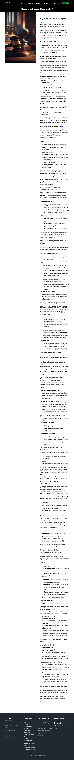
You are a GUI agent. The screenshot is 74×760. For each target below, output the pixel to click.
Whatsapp (65, 3)
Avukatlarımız (38, 3)
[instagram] (10, 736)
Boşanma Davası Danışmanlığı (28, 737)
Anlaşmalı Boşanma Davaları (28, 723)
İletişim (59, 3)
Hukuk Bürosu (30, 3)
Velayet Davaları (28, 730)
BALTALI (7, 3)
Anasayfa (23, 3)
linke (63, 126)
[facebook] (6, 736)
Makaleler (54, 3)
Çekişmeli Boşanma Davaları (28, 727)
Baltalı (9, 719)
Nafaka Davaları (27, 732)
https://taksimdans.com (29, 747)
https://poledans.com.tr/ (30, 749)
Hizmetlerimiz (46, 3)
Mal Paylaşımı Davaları (29, 734)
